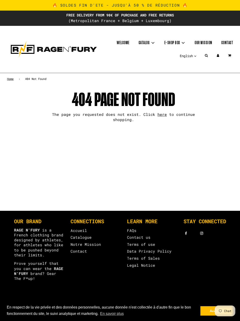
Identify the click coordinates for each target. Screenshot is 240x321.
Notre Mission (86, 244)
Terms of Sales (143, 258)
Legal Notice (141, 265)
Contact (227, 42)
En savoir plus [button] (112, 314)
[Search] (206, 55)
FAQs (131, 230)
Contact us (138, 237)
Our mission (203, 42)
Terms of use (141, 244)
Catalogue (81, 237)
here (162, 114)
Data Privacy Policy (149, 251)
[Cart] (230, 55)
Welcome (123, 42)
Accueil (79, 230)
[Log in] (218, 55)
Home (10, 79)
